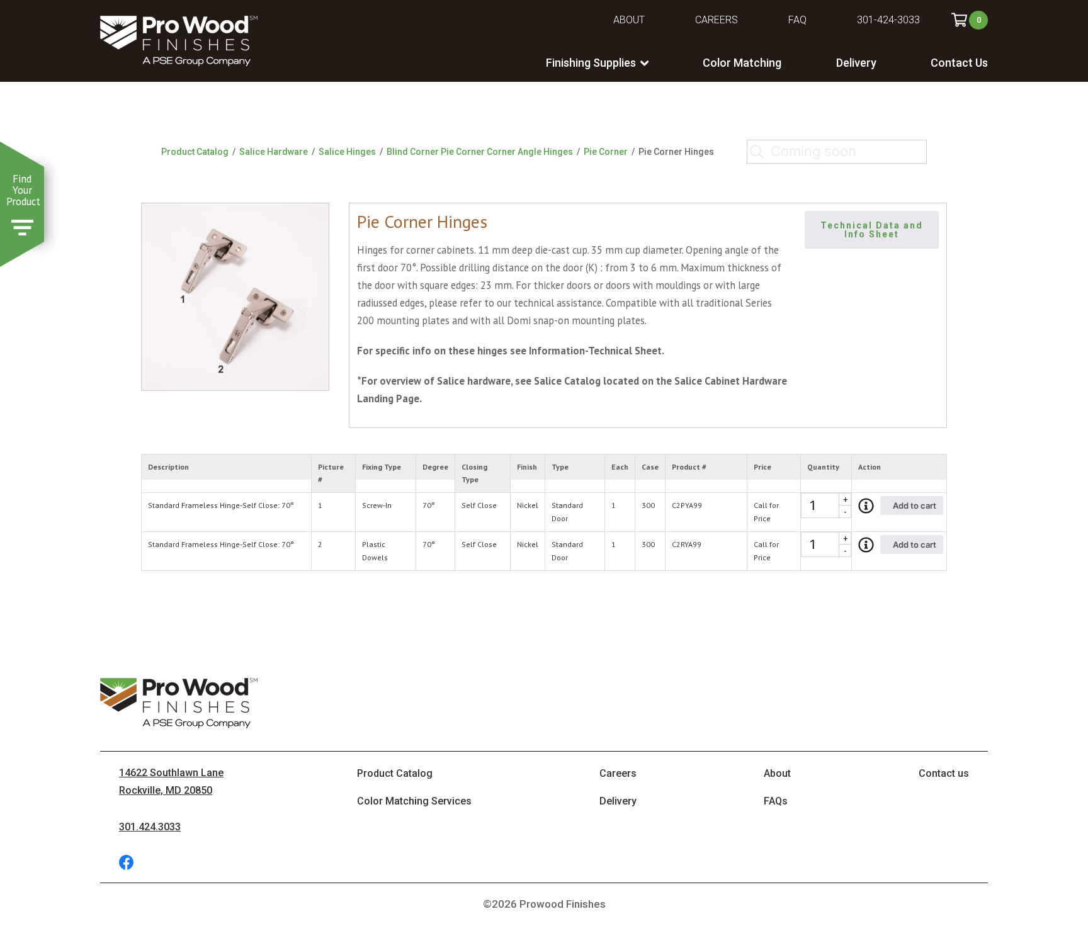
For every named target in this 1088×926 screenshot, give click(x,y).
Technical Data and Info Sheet (873, 229)
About (629, 20)
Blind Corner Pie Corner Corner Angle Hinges (480, 152)
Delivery (856, 62)
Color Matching (742, 62)
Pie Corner (606, 152)
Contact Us (959, 62)
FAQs (776, 801)
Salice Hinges (347, 152)
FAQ (797, 20)
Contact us (944, 773)
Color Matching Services (414, 801)
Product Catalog (195, 152)
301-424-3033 (888, 20)
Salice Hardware (273, 152)
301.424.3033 (150, 827)
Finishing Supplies (591, 62)
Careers (716, 20)
